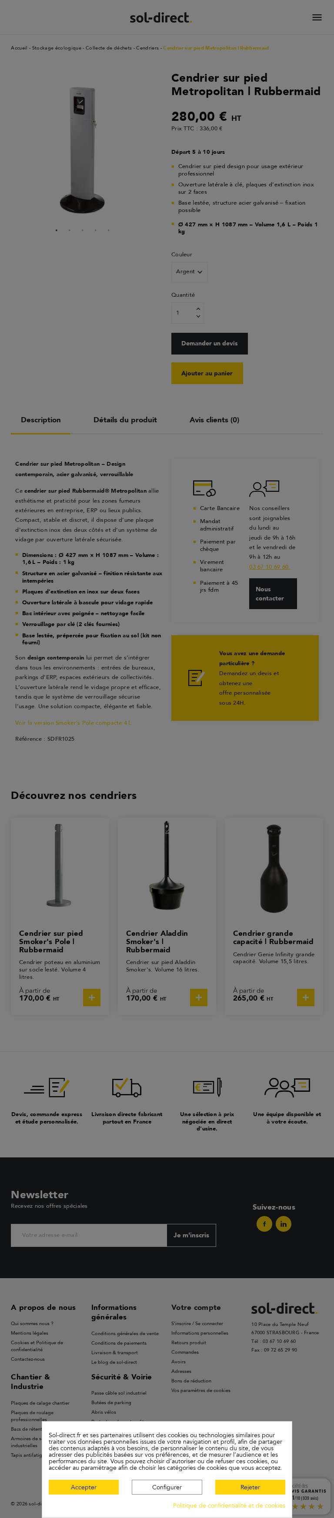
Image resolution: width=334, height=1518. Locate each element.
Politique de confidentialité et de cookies (229, 1505)
